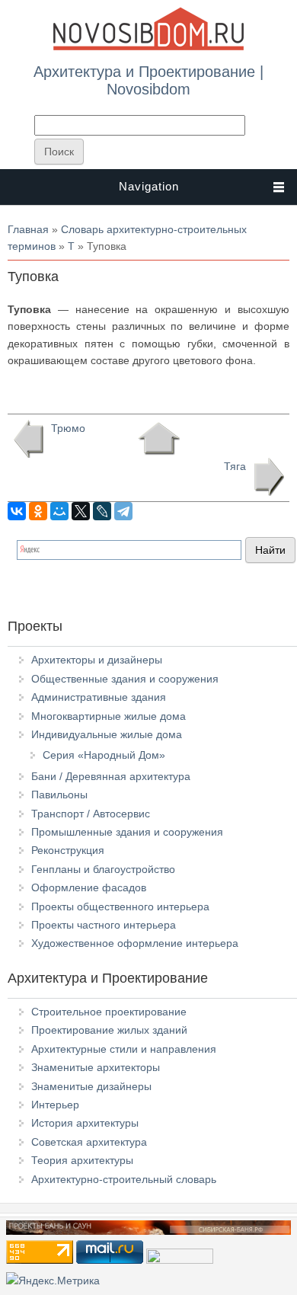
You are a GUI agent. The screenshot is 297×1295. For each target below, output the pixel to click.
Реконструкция (67, 850)
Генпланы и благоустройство (103, 869)
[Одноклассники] (38, 511)
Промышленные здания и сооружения (127, 832)
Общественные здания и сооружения (125, 679)
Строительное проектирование (109, 1012)
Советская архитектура (89, 1142)
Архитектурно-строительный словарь (123, 1179)
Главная (28, 229)
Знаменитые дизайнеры (91, 1086)
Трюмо (68, 428)
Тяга (235, 466)
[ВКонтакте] (17, 511)
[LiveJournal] (102, 511)
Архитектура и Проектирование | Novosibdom (148, 80)
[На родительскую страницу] (159, 439)
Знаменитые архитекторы (95, 1067)
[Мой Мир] (59, 511)
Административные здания (98, 697)
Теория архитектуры (82, 1160)
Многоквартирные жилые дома (108, 716)
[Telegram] (123, 511)
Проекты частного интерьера (103, 925)
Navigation (149, 186)
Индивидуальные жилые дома (106, 734)
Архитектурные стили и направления (123, 1049)
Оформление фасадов (88, 887)
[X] (81, 511)
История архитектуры (85, 1123)
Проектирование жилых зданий (109, 1030)
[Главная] (148, 47)
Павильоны (59, 794)
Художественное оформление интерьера (134, 943)
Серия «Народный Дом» (104, 755)
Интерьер (55, 1104)
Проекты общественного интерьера (120, 906)
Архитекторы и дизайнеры (96, 660)
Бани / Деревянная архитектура (110, 776)
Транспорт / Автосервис (90, 813)
